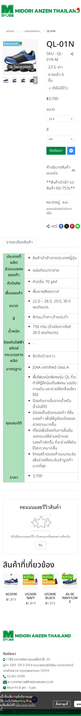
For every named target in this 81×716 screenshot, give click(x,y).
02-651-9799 (16, 676)
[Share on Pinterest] (72, 226)
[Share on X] (66, 226)
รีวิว (41, 545)
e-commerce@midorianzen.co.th (30, 682)
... (19, 31)
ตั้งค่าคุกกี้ (62, 704)
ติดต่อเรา (56, 150)
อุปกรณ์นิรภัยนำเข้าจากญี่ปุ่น (37, 31)
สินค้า (65, 203)
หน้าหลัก (10, 31)
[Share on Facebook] (61, 226)
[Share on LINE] (77, 226)
